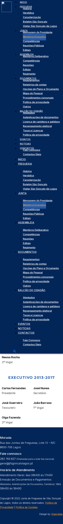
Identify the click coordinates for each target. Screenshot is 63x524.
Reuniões (28, 65)
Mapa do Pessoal (33, 93)
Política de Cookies (26, 507)
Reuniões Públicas (33, 45)
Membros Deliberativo (36, 56)
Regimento (29, 247)
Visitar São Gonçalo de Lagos (40, 26)
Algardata (56, 514)
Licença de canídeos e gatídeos (41, 121)
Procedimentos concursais (38, 97)
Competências (31, 41)
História (27, 8)
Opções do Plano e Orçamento (41, 89)
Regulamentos (31, 80)
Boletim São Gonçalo (35, 21)
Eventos (24, 323)
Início (22, 159)
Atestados (29, 112)
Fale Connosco (31, 149)
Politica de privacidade (36, 102)
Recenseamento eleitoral (37, 126)
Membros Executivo (34, 36)
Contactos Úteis (32, 154)
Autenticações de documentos (40, 117)
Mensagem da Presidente (37, 32)
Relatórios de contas (34, 84)
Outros (27, 285)
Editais (27, 69)
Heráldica (28, 12)
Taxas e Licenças (33, 130)
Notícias (24, 328)
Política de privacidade (36, 134)
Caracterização (32, 17)
